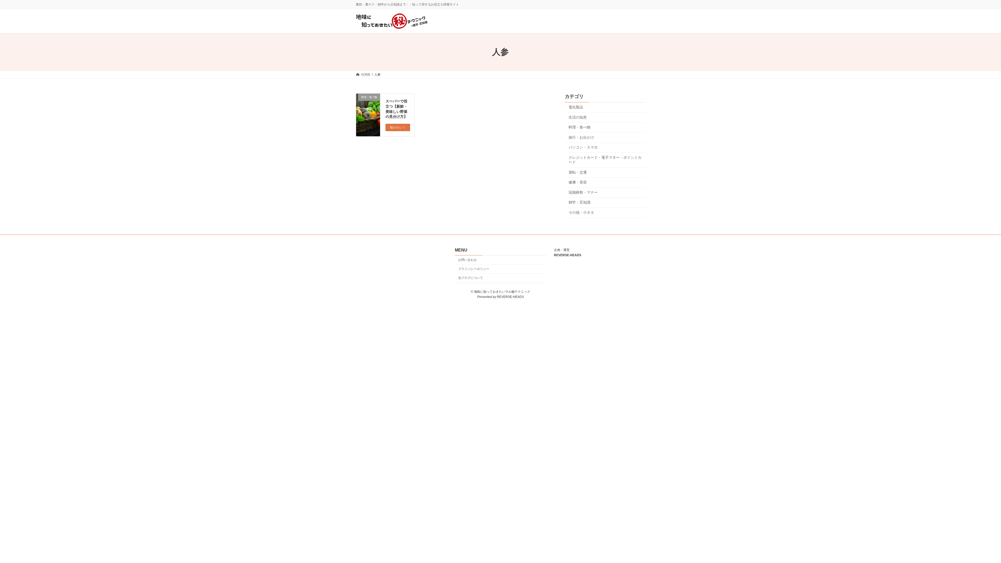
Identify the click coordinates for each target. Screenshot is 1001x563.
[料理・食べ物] (368, 109)
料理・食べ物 (579, 127)
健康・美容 (578, 182)
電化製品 (576, 107)
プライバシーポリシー (473, 269)
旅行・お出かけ (581, 137)
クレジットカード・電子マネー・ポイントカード (605, 159)
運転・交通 (578, 172)
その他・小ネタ (581, 212)
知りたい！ (398, 127)
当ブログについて (470, 278)
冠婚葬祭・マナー (583, 192)
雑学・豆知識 (579, 202)
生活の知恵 (578, 117)
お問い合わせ (467, 260)
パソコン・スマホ (583, 147)
